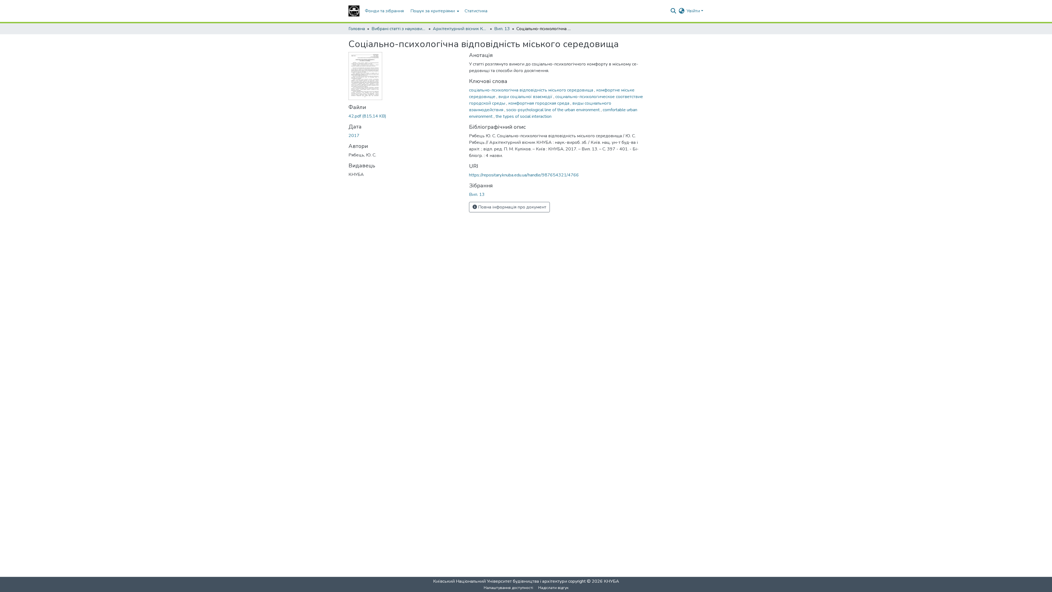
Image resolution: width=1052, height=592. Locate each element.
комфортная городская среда (539, 103)
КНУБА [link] (611, 581)
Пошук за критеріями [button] (432, 11)
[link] (405, 116)
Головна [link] (356, 29)
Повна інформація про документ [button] (511, 207)
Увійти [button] (694, 11)
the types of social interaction (523, 116)
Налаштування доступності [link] (508, 587)
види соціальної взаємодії (525, 97)
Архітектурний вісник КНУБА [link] (460, 29)
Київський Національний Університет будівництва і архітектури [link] (500, 581)
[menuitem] (434, 11)
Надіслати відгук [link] (553, 587)
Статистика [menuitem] (476, 11)
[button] (353, 10)
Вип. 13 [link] (502, 29)
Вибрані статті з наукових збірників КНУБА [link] (398, 29)
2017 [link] (353, 136)
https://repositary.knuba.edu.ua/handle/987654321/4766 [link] (524, 175)
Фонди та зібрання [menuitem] (384, 11)
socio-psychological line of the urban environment (553, 110)
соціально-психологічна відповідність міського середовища (531, 90)
